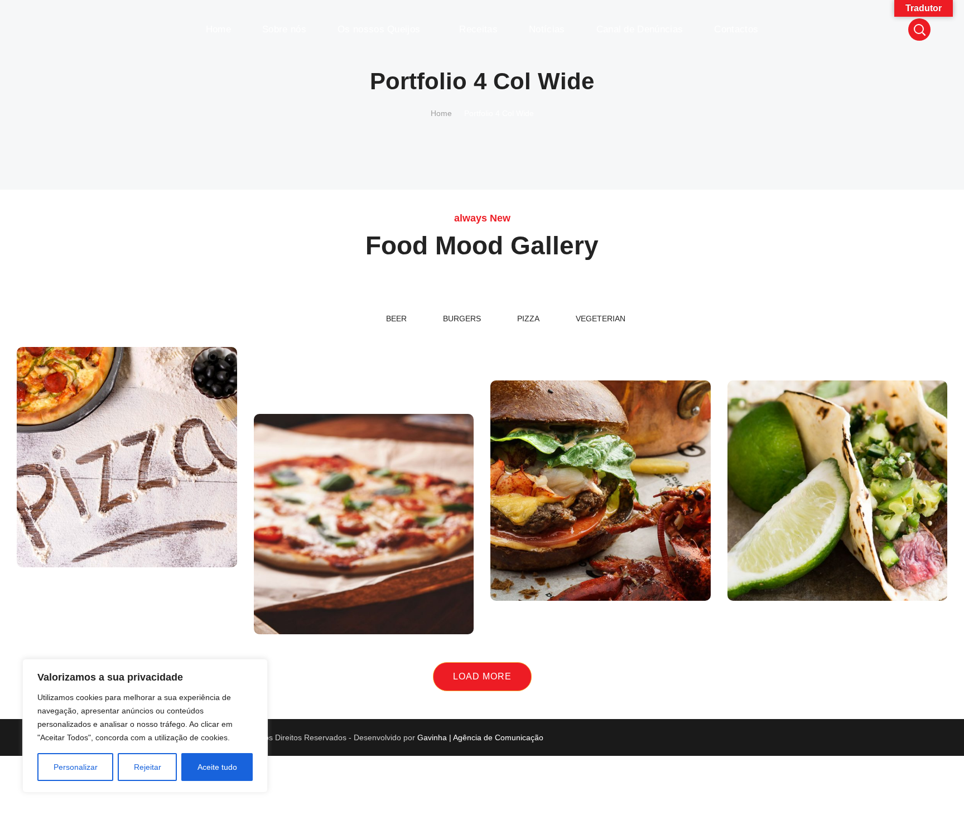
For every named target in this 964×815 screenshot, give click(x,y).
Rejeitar (147, 767)
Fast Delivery (126, 510)
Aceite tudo (217, 767)
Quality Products (363, 307)
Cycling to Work (364, 340)
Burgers (462, 318)
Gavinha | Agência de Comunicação (480, 737)
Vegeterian (600, 331)
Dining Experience (600, 307)
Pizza (127, 535)
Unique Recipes (600, 544)
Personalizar (76, 767)
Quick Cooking (837, 544)
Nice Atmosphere (363, 577)
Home (441, 113)
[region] (145, 726)
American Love (837, 307)
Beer (837, 331)
